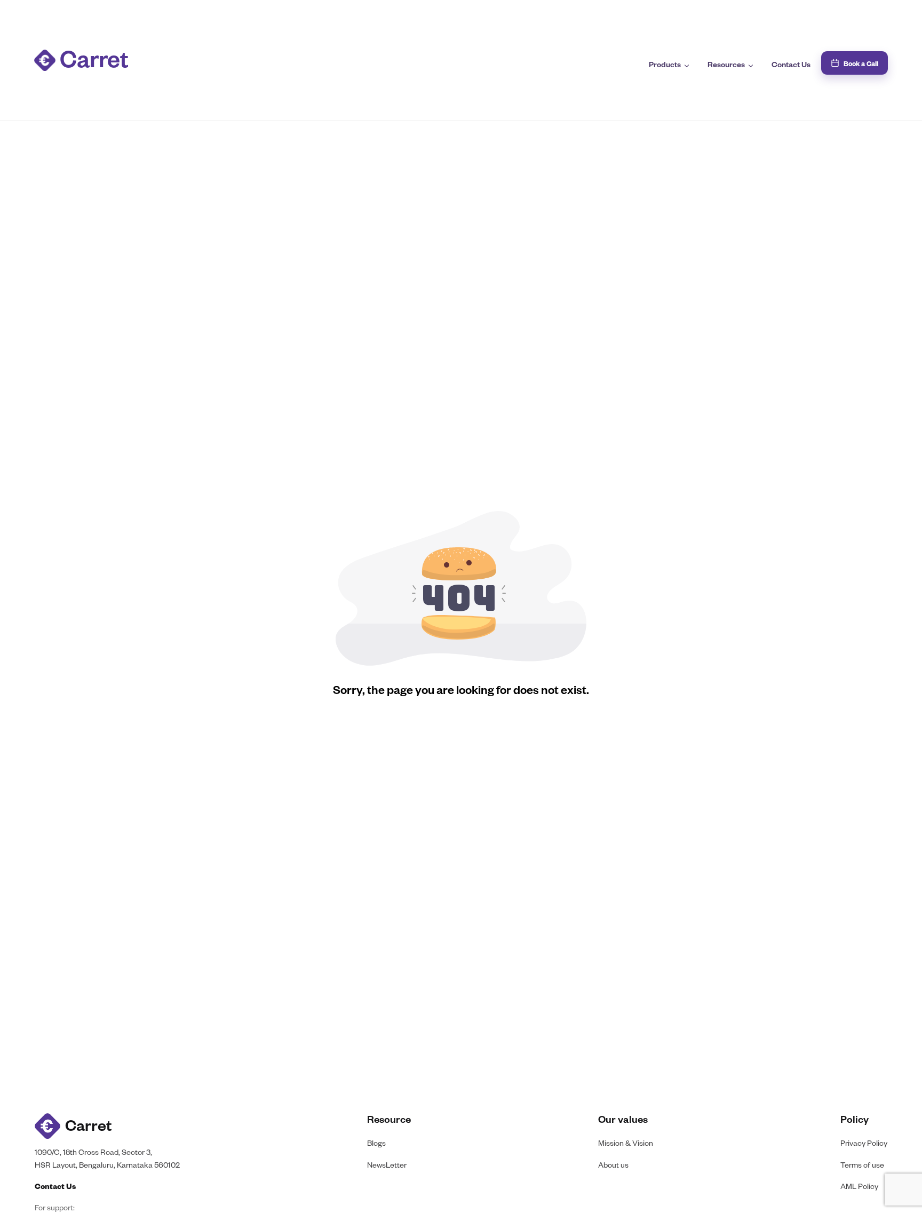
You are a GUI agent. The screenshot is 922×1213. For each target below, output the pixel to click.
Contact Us (791, 66)
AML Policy (859, 1188)
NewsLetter (387, 1166)
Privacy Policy (863, 1144)
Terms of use (862, 1166)
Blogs (376, 1144)
